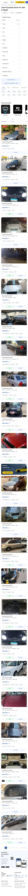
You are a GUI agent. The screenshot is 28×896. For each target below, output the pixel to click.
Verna (13, 148)
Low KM (17, 302)
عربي (13, 2)
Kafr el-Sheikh (6, 561)
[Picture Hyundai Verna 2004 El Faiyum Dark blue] (14, 255)
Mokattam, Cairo (7, 499)
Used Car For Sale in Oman (19, 887)
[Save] (25, 126)
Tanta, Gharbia (6, 623)
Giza (5, 425)
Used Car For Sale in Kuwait (19, 883)
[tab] (3, 87)
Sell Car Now (8, 472)
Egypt (10, 875)
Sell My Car (21, 2)
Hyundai (8, 148)
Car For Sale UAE (4, 884)
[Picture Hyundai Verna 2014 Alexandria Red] (14, 699)
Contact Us (16, 875)
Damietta (5, 456)
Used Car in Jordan (18, 884)
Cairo (5, 148)
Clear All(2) (19, 12)
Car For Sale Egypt (5, 883)
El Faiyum (6, 271)
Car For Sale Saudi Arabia (6, 886)
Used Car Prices (11, 79)
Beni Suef (6, 395)
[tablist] (14, 87)
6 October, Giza (6, 333)
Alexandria (6, 715)
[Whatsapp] (9, 214)
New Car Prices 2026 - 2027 (11, 83)
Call (16, 152)
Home (15, 874)
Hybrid (18, 777)
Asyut (5, 302)
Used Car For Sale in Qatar (19, 886)
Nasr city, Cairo (6, 179)
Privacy (15, 878)
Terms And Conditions (18, 877)
